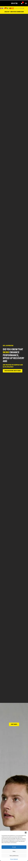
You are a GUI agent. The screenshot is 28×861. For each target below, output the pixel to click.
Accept (14, 847)
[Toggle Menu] (2, 3)
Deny (14, 851)
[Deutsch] (6, 8)
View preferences (14, 855)
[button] (25, 832)
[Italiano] (8, 8)
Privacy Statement (14, 859)
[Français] (3, 8)
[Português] (11, 8)
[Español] (13, 8)
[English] (1, 8)
